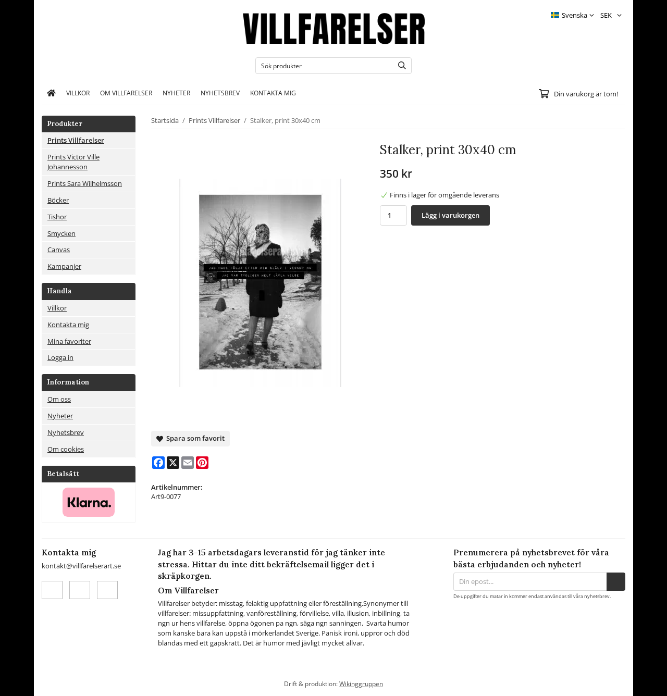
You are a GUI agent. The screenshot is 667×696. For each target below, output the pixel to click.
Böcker (58, 200)
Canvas (58, 249)
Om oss (59, 399)
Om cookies (65, 449)
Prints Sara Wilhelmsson (84, 183)
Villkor (78, 93)
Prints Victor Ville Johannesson (73, 161)
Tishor (57, 216)
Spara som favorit (194, 438)
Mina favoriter (69, 341)
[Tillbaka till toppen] (619, 682)
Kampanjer (64, 266)
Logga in (60, 357)
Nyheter (176, 93)
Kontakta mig (273, 93)
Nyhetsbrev (220, 93)
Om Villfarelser (126, 93)
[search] (399, 65)
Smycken (61, 233)
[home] (51, 93)
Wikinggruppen (361, 683)
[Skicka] (616, 582)
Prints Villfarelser (75, 140)
